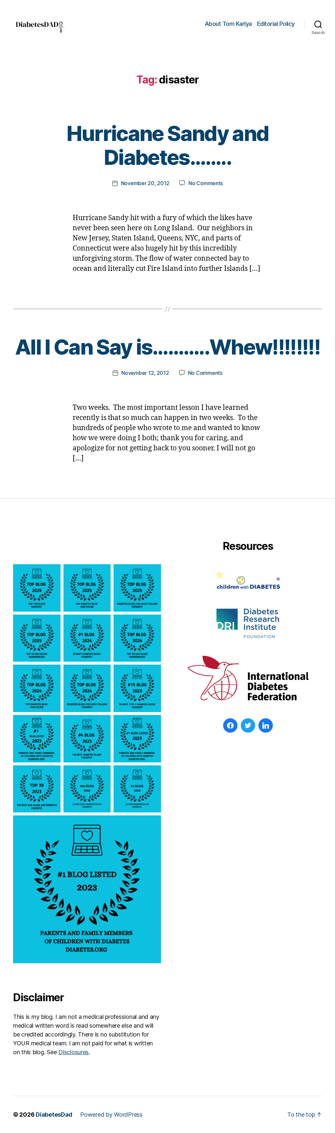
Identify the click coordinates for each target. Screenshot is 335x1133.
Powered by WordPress (111, 1114)
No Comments (205, 183)
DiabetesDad (54, 1114)
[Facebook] (230, 725)
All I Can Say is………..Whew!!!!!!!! (167, 346)
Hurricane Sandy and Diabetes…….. (167, 145)
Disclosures (73, 1052)
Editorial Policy (276, 23)
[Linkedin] (265, 725)
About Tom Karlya (228, 23)
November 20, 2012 (145, 183)
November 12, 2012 (145, 373)
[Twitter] (248, 725)
